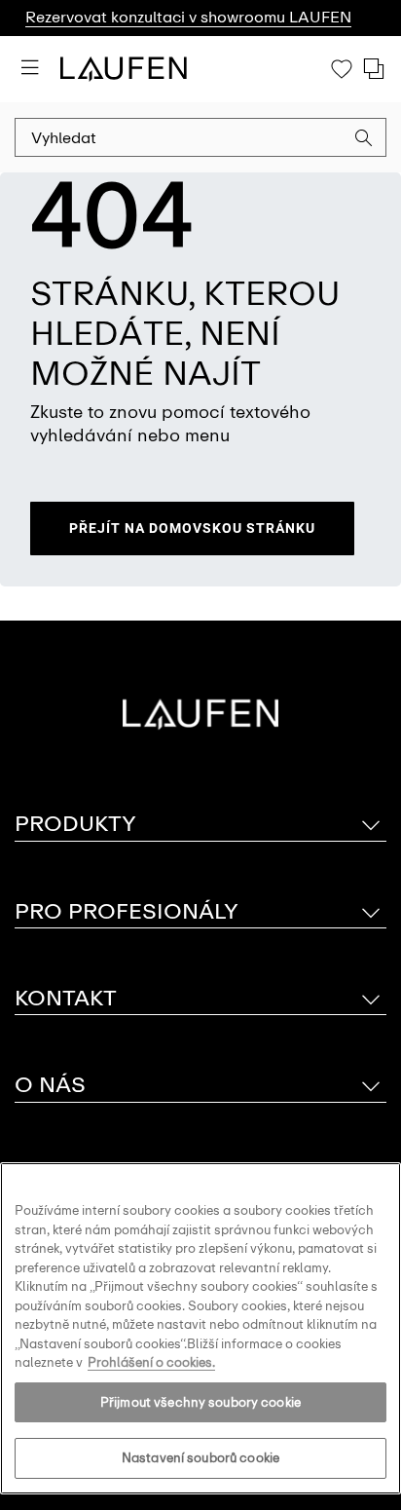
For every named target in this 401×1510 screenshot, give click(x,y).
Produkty (75, 824)
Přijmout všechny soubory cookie (200, 1402)
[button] (364, 140)
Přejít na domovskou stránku (192, 528)
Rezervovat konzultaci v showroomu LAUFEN (188, 17)
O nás (50, 1085)
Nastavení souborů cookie (200, 1458)
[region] (200, 1328)
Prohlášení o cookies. (151, 1362)
